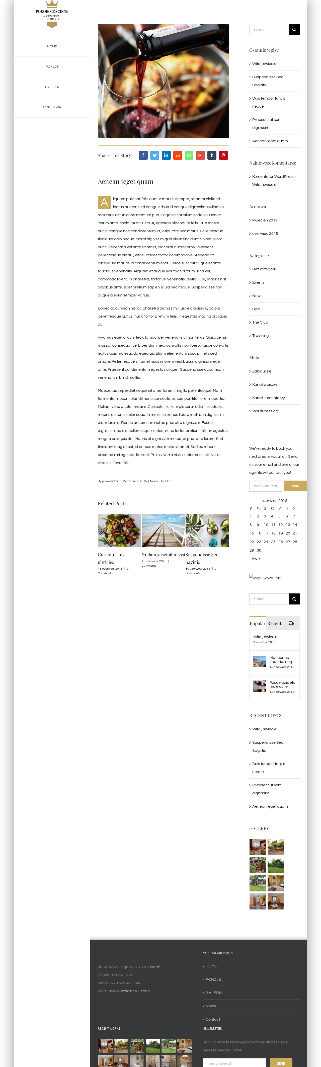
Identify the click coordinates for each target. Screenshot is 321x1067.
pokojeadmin (110, 481)
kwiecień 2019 (265, 220)
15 (252, 533)
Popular (258, 623)
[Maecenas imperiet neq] (259, 660)
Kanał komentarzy (268, 398)
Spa (256, 309)
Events (258, 282)
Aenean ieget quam (270, 141)
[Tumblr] (211, 155)
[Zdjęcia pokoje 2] (276, 901)
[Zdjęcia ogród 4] (276, 847)
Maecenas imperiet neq (281, 660)
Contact (213, 1019)
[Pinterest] (223, 155)
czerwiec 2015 (265, 234)
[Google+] (200, 155)
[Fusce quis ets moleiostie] (259, 684)
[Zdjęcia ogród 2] (276, 865)
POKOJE (213, 979)
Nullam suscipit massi (119, 555)
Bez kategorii (264, 269)
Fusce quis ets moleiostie (282, 684)
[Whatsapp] (189, 155)
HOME (211, 966)
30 (259, 550)
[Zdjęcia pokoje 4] (276, 883)
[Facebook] (143, 155)
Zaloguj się (261, 371)
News (154, 481)
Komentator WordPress (273, 177)
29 (252, 550)
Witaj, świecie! (264, 64)
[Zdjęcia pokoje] (258, 847)
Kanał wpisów (264, 385)
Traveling (260, 336)
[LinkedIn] (166, 155)
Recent (274, 623)
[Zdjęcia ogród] (258, 883)
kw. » (256, 559)
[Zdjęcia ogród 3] (258, 865)
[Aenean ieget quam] (265, 578)
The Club (165, 481)
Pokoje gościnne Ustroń (129, 991)
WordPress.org (265, 411)
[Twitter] (154, 155)
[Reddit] (177, 155)
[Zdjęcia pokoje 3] (258, 901)
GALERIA (214, 993)
